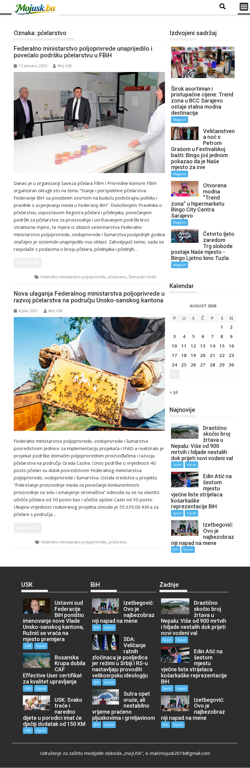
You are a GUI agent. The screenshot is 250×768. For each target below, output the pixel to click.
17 (174, 355)
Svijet (177, 464)
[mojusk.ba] (36, 9)
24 (174, 365)
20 (202, 355)
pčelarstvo (117, 276)
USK (24, 542)
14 (212, 346)
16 (231, 346)
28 (212, 365)
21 (212, 355)
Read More (28, 262)
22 (222, 355)
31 (174, 374)
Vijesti (191, 464)
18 (184, 355)
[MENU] (243, 6)
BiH (24, 276)
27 (202, 365)
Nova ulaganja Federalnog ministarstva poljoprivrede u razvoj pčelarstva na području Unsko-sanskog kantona (89, 297)
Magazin (179, 119)
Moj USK (65, 65)
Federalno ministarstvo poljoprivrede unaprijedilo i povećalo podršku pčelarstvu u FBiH (83, 52)
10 (174, 346)
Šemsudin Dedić (143, 276)
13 (202, 346)
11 (184, 346)
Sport (177, 513)
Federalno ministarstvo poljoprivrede (73, 276)
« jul (174, 392)
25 (184, 365)
